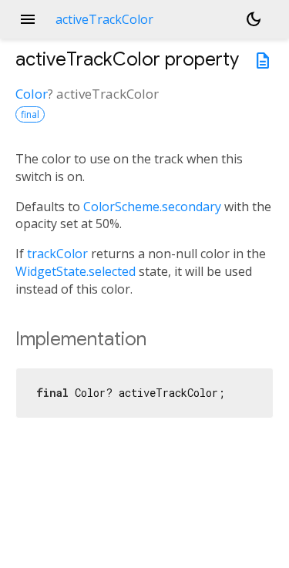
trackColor (57, 253)
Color (31, 94)
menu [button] (27, 19)
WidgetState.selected (75, 271)
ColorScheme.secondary (152, 206)
